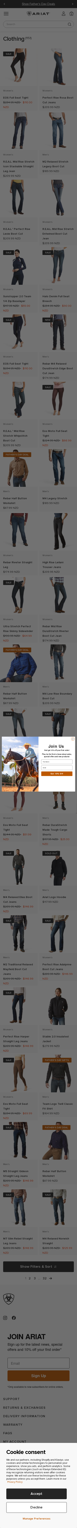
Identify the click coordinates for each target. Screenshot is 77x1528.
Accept (36, 1494)
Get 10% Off (57, 773)
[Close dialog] (72, 738)
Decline (36, 1507)
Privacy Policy (15, 1482)
